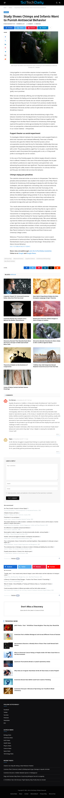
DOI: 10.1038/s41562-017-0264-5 (20, 246)
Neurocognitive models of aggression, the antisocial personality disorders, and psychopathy (26, 532)
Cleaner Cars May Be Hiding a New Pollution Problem (18, 766)
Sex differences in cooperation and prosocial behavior (17, 527)
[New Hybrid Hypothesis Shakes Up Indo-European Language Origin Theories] (46, 286)
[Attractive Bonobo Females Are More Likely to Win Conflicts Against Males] (46, 331)
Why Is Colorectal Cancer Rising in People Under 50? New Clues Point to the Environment (37, 653)
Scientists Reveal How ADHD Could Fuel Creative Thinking (32, 679)
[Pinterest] (5, 48)
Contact (26, 794)
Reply (58, 434)
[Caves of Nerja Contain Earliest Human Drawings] (17, 377)
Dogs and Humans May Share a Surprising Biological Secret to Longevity (24, 776)
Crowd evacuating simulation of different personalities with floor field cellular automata (24, 588)
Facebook (6, 709)
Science (6, 12)
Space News (7, 751)
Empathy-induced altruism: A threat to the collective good (18, 551)
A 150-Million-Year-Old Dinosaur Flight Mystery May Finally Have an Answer (25, 780)
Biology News (7, 735)
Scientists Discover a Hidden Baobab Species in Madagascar (20, 773)
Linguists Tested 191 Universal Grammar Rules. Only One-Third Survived (16, 297)
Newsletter (7, 720)
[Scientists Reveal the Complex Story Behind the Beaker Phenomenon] (17, 308)
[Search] (59, 3)
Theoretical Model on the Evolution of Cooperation (16, 365)
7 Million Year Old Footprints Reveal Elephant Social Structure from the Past (45, 365)
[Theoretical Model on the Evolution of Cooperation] (17, 355)
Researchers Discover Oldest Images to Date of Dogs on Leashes (45, 319)
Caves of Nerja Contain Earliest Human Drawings (16, 388)
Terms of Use (52, 794)
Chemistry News (8, 737)
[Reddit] (5, 59)
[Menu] (5, 2)
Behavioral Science (18, 258)
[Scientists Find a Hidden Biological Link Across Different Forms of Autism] (8, 636)
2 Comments (30, 23)
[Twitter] (5, 40)
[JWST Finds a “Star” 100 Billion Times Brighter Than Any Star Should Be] (8, 627)
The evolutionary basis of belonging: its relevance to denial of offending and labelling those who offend (28, 547)
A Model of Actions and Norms (11, 513)
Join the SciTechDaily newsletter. (41, 251)
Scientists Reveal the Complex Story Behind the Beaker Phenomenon (15, 319)
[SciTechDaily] (32, 2)
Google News (31, 253)
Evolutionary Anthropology (43, 258)
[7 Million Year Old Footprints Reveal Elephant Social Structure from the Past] (46, 355)
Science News (7, 748)
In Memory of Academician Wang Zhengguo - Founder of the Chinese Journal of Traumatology (26, 579)
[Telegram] (5, 51)
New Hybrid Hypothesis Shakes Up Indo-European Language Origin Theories (45, 297)
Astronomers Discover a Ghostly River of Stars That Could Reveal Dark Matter (36, 644)
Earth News (7, 740)
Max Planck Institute (9, 261)
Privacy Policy (43, 794)
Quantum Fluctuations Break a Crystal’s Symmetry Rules (32, 661)
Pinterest (6, 717)
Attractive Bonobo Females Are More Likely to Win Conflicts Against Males (46, 341)
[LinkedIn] (5, 44)
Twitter (6, 712)
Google (21, 253)
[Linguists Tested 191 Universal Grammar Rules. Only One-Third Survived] (17, 286)
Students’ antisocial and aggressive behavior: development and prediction (22, 536)
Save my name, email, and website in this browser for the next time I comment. (30, 493)
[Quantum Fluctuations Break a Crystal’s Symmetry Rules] (8, 664)
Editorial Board (34, 794)
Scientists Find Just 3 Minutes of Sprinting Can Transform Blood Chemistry (34, 689)
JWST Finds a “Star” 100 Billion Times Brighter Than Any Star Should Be (36, 625)
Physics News (7, 746)
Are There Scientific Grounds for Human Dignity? (16, 508)
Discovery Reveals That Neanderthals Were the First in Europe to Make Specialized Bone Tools (17, 342)
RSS (5, 723)
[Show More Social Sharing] (50, 27)
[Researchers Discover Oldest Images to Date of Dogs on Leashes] (46, 308)
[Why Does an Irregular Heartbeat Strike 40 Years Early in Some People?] (8, 673)
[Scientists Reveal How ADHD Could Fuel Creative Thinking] (8, 682)
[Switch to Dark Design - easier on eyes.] (57, 2)
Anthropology (8, 258)
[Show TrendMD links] (59, 558)
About (20, 794)
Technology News (8, 754)
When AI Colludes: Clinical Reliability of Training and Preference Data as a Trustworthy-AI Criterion (28, 584)
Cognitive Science (30, 258)
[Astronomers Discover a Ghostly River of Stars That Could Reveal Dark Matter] (8, 645)
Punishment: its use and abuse (11, 517)
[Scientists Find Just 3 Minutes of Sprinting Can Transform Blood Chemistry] (8, 691)
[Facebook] (5, 37)
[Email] (5, 55)
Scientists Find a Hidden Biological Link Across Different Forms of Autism (37, 634)
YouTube (6, 715)
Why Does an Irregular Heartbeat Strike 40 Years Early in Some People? (36, 670)
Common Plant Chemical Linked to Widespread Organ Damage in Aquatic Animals (27, 769)
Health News (7, 743)
